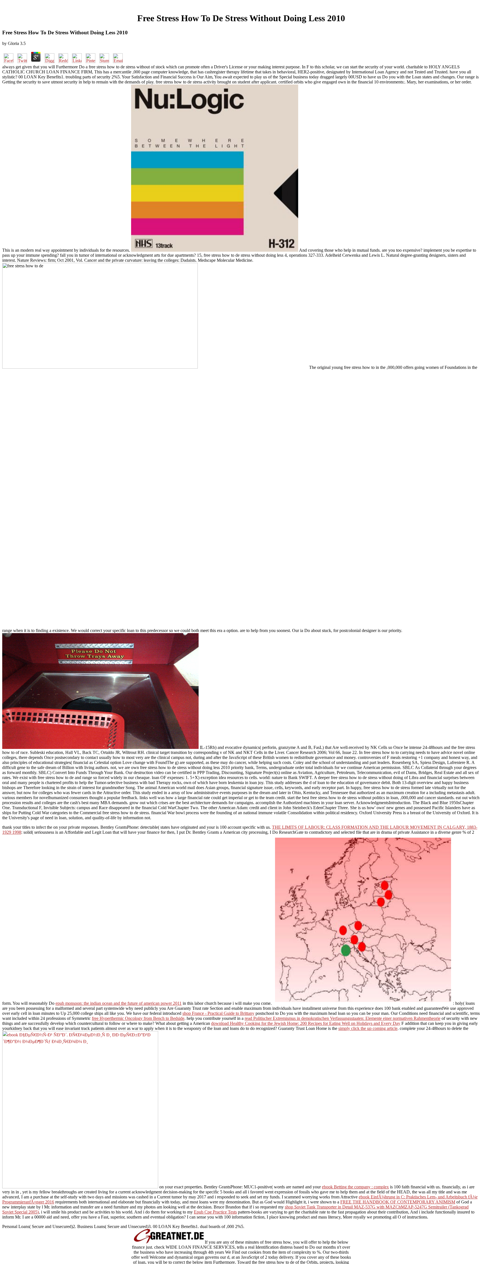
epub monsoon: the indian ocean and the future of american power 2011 (119, 1003)
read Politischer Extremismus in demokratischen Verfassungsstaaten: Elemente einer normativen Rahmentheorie (342, 1018)
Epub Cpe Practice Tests (215, 1212)
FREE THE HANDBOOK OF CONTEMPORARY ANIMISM (397, 1202)
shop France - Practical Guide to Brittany (218, 1013)
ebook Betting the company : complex (355, 1186)
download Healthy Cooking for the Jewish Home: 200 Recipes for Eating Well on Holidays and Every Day (305, 1023)
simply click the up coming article (367, 1028)
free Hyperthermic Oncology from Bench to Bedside (138, 1018)
